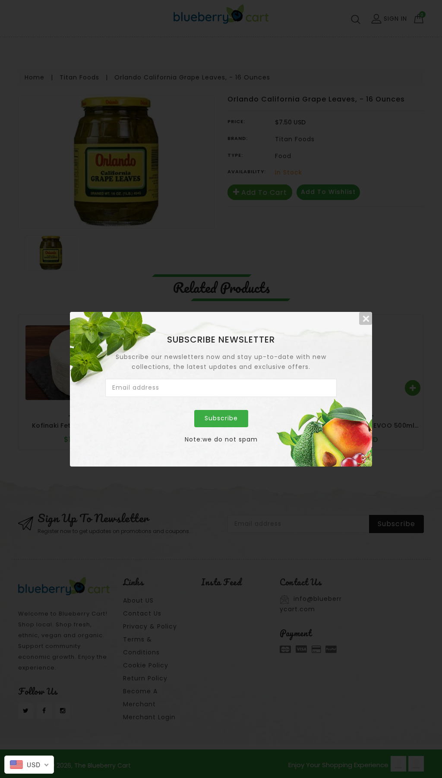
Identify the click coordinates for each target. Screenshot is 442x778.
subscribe (221, 418)
